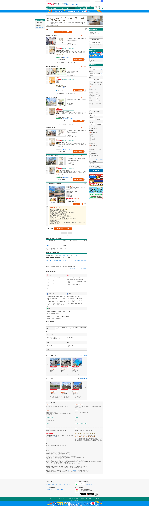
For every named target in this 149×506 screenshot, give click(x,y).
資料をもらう (78, 59)
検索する (97, 170)
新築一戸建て (66, 8)
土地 (80, 8)
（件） (48, 243)
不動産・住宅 (48, 482)
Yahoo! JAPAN (83, 0)
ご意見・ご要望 (88, 498)
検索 (102, 1)
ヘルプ (88, 0)
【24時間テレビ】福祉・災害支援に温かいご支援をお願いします (57, 0)
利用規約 (69, 498)
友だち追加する (81, 483)
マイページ (97, 46)
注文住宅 (77, 8)
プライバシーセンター (62, 498)
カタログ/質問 (89, 8)
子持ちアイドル (98, 0)
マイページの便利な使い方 (40, 27)
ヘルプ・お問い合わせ (96, 498)
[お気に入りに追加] (85, 59)
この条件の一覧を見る (83, 355)
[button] (47, 360)
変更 (101, 69)
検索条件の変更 (92, 64)
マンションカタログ (49, 489)
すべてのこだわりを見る (98, 159)
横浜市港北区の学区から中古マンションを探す (78, 268)
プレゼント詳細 (53, 436)
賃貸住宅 (48, 8)
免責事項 (82, 498)
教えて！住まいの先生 (59, 489)
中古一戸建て (71, 8)
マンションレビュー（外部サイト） (72, 470)
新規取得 (65, 3)
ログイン (59, 4)
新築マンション (54, 8)
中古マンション (60, 8)
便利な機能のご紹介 (89, 484)
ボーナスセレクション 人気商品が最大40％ (70, 4)
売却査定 (84, 8)
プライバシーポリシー (53, 498)
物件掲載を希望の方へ (76, 498)
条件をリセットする (100, 36)
